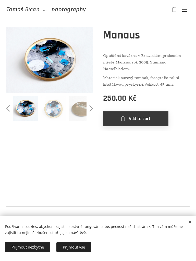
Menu (184, 9)
